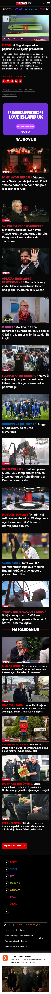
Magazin (15, 883)
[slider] (25, 36)
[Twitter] (8, 81)
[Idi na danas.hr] (24, 3)
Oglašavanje (21, 930)
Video (13, 904)
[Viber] (16, 81)
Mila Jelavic (29, 89)
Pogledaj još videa (12, 845)
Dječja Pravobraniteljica (12, 89)
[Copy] (20, 81)
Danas (13, 862)
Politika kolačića (26, 935)
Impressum (9, 930)
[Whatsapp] (12, 81)
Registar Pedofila (9, 94)
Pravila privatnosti (12, 941)
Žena (13, 897)
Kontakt (24, 941)
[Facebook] (4, 81)
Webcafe (15, 890)
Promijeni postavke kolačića (16, 946)
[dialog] (25, 973)
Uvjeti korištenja (11, 935)
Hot (12, 876)
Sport (13, 869)
